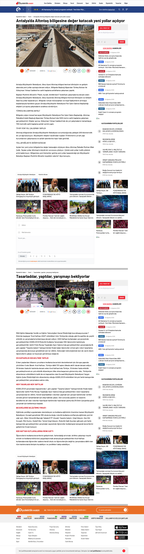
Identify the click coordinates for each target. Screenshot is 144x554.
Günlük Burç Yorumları (35, 541)
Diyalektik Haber (21, 16)
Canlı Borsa (69, 541)
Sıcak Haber (85, 538)
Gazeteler (28, 517)
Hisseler (63, 517)
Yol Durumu (84, 517)
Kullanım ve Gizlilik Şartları (117, 518)
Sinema (52, 530)
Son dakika (107, 9)
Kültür (94, 3)
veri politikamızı (95, 551)
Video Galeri (85, 530)
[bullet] (44, 256)
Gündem (57, 3)
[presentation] (23, 9)
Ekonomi (80, 3)
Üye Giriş (98, 527)
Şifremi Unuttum (101, 533)
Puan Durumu (52, 517)
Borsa (18, 517)
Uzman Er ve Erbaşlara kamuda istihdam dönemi (60, 9)
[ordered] (41, 256)
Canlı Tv (30, 533)
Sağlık (18, 533)
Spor (87, 3)
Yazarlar (118, 3)
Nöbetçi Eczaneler (34, 538)
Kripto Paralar (97, 517)
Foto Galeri (84, 527)
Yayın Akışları (32, 536)
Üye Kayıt (98, 530)
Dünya (65, 3)
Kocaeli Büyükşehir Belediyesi (26, 456)
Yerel (72, 3)
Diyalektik (109, 3)
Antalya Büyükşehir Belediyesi (26, 174)
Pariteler (73, 517)
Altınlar (67, 527)
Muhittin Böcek (43, 174)
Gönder (22, 256)
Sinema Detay (54, 533)
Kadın (101, 3)
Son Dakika (48, 3)
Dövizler (68, 530)
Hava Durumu (39, 517)
